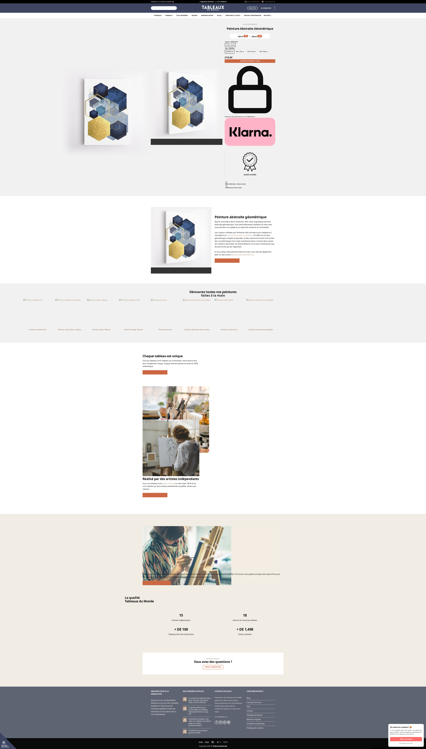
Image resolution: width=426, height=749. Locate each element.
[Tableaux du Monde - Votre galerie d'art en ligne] (213, 8)
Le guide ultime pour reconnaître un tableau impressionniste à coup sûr (198, 710)
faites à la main (213, 295)
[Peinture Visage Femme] (261, 313)
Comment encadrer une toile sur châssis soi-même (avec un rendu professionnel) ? (199, 722)
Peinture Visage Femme (260, 330)
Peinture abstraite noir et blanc (69, 330)
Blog (248, 698)
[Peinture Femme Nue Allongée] (133, 313)
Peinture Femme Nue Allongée (133, 330)
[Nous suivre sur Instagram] (221, 722)
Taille (226, 48)
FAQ (248, 706)
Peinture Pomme (292, 330)
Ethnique (157, 15)
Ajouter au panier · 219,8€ (250, 61)
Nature (194, 15)
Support (227, 41)
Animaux (168, 15)
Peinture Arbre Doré (101, 330)
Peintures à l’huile (232, 15)
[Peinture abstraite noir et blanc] (69, 313)
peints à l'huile (168, 483)
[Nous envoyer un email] (225, 722)
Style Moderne (182, 15)
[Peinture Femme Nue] (165, 313)
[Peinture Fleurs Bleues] (229, 313)
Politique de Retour (255, 715)
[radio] (230, 45)
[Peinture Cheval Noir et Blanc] (197, 313)
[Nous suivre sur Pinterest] (229, 722)
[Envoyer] (175, 8)
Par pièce (267, 15)
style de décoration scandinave (240, 235)
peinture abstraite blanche (242, 254)
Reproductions (207, 15)
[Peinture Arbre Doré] (101, 313)
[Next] (189, 141)
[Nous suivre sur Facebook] (217, 722)
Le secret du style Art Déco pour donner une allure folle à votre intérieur (199, 700)
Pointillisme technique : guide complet (198, 731)
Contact (250, 711)
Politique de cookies (255, 728)
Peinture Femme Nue (165, 330)
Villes (219, 15)
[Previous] (182, 141)
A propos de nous (254, 702)
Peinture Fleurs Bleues (229, 330)
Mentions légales (254, 719)
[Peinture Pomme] (292, 313)
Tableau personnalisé (252, 15)
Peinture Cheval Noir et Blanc (197, 330)
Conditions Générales (256, 723)
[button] (266, 8)
